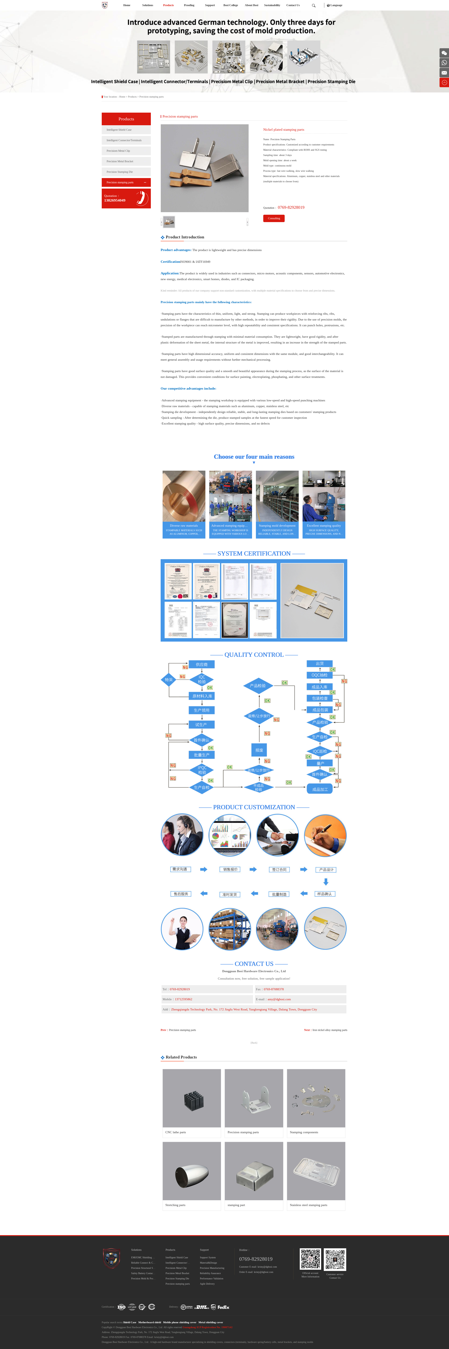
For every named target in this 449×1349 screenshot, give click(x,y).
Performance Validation (211, 1278)
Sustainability (272, 5)
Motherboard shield (149, 1322)
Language (336, 5)
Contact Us (293, 5)
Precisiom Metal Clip (118, 150)
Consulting (274, 218)
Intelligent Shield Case (119, 129)
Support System (208, 1257)
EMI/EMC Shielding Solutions (143, 1257)
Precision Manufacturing (212, 1268)
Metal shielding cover (211, 1322)
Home (126, 5)
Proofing (189, 5)
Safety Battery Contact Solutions (143, 1273)
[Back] (254, 1042)
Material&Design (208, 1262)
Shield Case (129, 1322)
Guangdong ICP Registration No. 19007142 (208, 1327)
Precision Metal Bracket (120, 161)
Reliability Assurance (210, 1273)
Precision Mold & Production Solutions (143, 1278)
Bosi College (230, 5)
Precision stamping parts (151, 96)
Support (210, 5)
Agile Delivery (207, 1284)
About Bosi (251, 5)
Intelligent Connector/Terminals (124, 140)
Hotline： (244, 1249)
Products (168, 5)
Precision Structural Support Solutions (143, 1268)
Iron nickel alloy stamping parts (330, 1030)
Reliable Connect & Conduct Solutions (143, 1262)
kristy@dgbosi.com (267, 1266)
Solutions (147, 5)
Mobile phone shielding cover (179, 1322)
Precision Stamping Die (120, 171)
